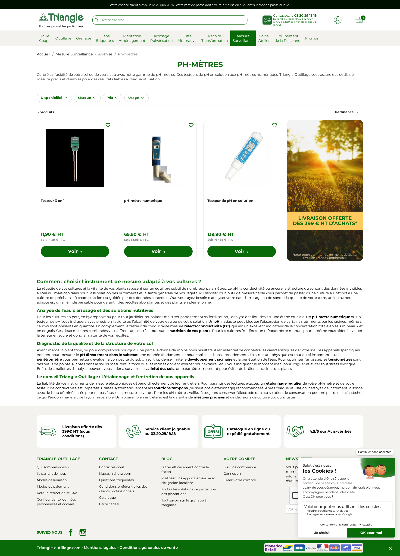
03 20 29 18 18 (305, 15)
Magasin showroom (115, 473)
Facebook (70, 532)
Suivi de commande (240, 467)
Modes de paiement (53, 486)
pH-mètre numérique (143, 200)
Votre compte (240, 459)
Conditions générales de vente (149, 547)
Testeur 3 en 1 (53, 200)
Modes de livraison (52, 480)
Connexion (232, 473)
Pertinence (347, 112)
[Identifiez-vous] (337, 20)
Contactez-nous (112, 467)
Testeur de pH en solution (230, 200)
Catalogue (107, 497)
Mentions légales (100, 547)
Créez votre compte (240, 480)
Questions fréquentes (116, 480)
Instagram (83, 532)
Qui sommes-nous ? (53, 467)
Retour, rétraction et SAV (57, 493)
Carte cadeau (109, 504)
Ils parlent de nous (51, 473)
